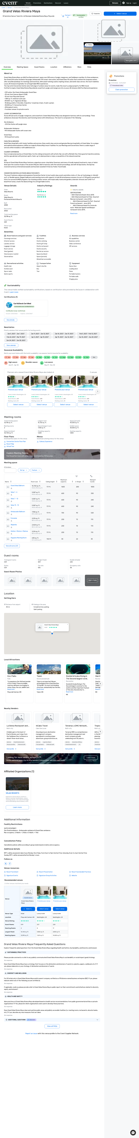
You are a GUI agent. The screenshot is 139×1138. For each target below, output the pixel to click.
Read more (73, 213)
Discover (58, 3)
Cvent (3, 7)
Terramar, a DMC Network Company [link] (76, 726)
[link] (18, 718)
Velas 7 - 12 (14, 499)
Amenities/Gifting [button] (77, 742)
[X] (5, 863)
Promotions (37, 3)
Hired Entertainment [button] (19, 742)
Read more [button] (11, 689)
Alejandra (14, 525)
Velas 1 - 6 (14, 492)
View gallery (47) (131, 61)
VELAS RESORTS (12, 793)
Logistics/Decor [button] (47, 742)
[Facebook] (9, 863)
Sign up (128, 3)
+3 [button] (79, 744)
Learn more (14, 292)
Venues (28, 3)
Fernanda (14, 518)
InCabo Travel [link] (42, 726)
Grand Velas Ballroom (18, 485)
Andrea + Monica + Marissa (19, 531)
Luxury (66, 3)
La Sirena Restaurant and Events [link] (18, 726)
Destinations (48, 3)
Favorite (97, 13)
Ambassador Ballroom (18, 512)
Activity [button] (9, 742)
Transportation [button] (40, 744)
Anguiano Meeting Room (19, 538)
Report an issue (31, 1033)
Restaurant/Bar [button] (11, 744)
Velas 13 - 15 (15, 505)
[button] (41, 42)
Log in (135, 3)
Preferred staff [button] (21, 744)
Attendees (7, 467)
